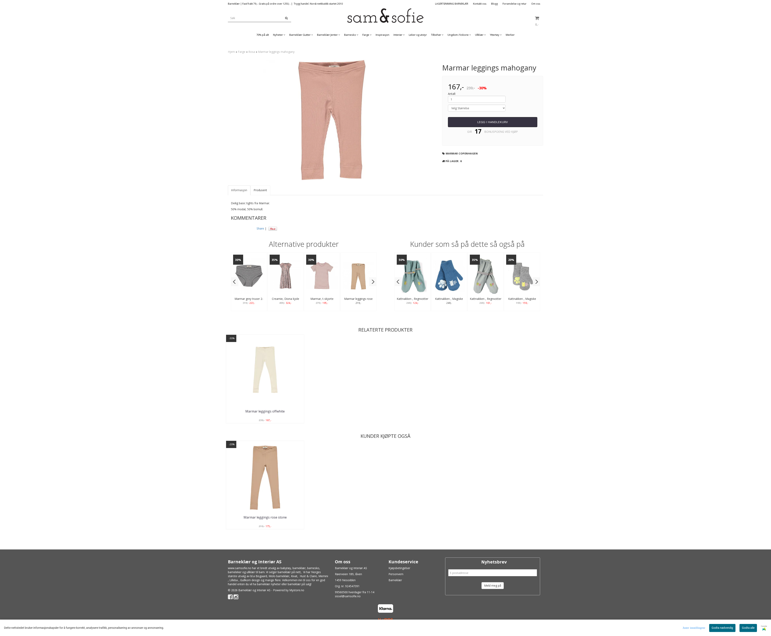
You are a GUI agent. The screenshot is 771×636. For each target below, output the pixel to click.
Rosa (251, 52)
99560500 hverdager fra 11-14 (354, 592)
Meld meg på (492, 585)
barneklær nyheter (269, 584)
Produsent (260, 190)
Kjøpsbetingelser (399, 568)
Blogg (494, 3)
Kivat (294, 576)
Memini (323, 576)
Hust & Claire (308, 576)
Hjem (231, 52)
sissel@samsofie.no (348, 596)
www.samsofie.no (239, 568)
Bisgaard (261, 576)
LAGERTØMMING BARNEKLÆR (451, 3)
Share (260, 228)
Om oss (535, 3)
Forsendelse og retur (514, 3)
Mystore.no (296, 590)
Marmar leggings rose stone (265, 517)
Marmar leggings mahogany (276, 52)
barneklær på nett (289, 572)
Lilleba (233, 580)
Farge (241, 52)
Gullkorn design (250, 580)
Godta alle (748, 627)
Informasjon (239, 190)
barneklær (299, 568)
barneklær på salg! (299, 584)
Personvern (396, 574)
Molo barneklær (279, 576)
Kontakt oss (479, 3)
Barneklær (395, 580)
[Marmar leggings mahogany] (332, 120)
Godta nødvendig (722, 627)
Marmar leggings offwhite (265, 411)
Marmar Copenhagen (462, 153)
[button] (234, 281)
